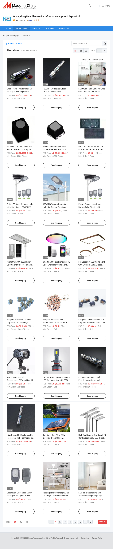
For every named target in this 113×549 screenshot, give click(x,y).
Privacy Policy (97, 538)
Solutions (50, 28)
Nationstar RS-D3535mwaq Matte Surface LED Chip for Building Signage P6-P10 (54, 149)
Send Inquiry (20, 107)
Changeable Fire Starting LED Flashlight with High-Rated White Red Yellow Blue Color (19, 91)
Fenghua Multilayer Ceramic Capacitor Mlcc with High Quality (19, 322)
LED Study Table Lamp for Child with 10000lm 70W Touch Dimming (91, 91)
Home (8, 28)
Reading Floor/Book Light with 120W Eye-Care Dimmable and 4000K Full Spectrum (56, 495)
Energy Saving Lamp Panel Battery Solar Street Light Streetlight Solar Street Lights (90, 207)
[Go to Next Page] (104, 50)
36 (21, 521)
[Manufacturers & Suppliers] (20, 5)
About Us (36, 28)
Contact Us (64, 28)
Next (101, 521)
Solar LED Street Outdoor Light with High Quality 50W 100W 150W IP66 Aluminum (20, 207)
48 (27, 521)
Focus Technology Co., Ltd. (38, 538)
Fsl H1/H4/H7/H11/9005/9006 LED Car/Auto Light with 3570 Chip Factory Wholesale (56, 380)
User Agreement (72, 538)
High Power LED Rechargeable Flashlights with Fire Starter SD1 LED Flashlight (20, 438)
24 (15, 522)
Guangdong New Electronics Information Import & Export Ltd (46, 16)
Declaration (85, 538)
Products (23, 28)
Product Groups (15, 43)
